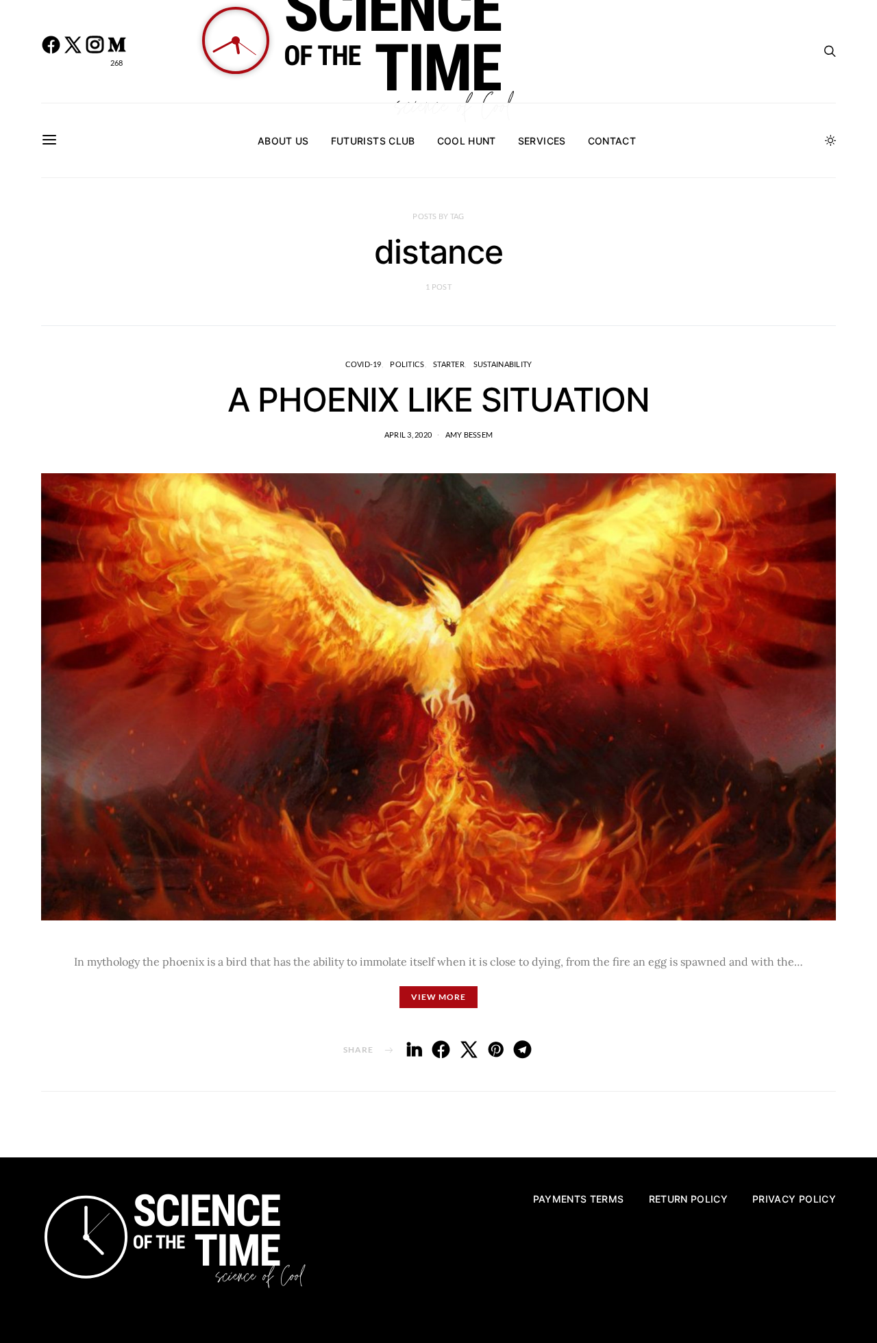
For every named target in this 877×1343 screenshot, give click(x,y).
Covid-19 (363, 364)
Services (542, 141)
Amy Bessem (469, 434)
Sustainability (502, 364)
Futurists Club (373, 141)
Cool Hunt (466, 141)
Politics (407, 364)
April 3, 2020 (408, 434)
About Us (283, 141)
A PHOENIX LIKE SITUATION (438, 399)
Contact (612, 141)
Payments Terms (578, 1199)
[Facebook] (50, 51)
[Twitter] (72, 51)
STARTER (449, 364)
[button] (830, 140)
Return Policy (688, 1199)
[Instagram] (94, 51)
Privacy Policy (794, 1199)
